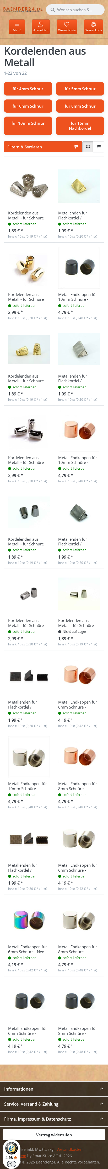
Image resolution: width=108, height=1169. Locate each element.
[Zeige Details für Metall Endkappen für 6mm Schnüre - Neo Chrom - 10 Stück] (29, 920)
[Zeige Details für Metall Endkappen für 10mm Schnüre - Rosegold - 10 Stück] (79, 431)
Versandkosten (70, 1149)
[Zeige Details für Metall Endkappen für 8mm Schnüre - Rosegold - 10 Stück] (79, 757)
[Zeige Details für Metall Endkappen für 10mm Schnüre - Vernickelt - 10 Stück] (29, 757)
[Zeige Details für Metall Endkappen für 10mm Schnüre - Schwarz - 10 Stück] (79, 268)
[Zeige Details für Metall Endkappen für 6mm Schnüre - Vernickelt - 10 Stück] (79, 838)
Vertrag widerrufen (54, 1134)
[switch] (11, 1164)
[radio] (87, 146)
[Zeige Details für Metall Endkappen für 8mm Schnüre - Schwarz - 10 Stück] (79, 1001)
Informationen (18, 1089)
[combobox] (75, 9)
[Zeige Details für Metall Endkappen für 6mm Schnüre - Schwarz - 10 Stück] (29, 1001)
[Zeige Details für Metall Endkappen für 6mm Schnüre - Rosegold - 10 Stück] (79, 675)
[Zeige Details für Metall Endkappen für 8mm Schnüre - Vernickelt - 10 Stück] (79, 920)
